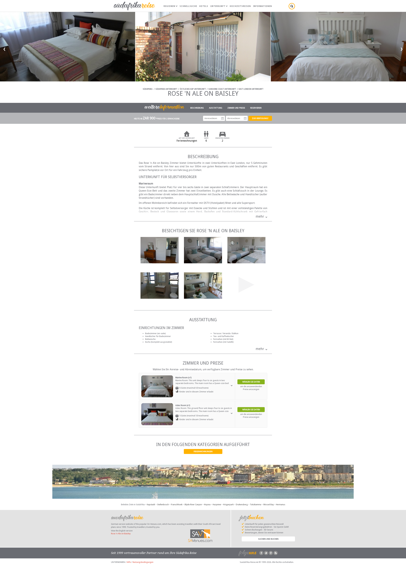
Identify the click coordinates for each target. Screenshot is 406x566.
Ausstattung (215, 108)
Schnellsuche (188, 6)
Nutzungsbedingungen (143, 562)
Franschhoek (176, 504)
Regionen (169, 6)
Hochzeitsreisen (240, 6)
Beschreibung (197, 108)
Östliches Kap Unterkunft (193, 89)
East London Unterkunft (251, 89)
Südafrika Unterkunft (166, 89)
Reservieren (256, 108)
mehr (260, 216)
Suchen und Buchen (268, 539)
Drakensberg (242, 504)
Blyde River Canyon (193, 504)
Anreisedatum (222, 118)
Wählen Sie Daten (251, 382)
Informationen (262, 6)
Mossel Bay (268, 504)
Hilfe (129, 562)
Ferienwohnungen (203, 451)
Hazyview (217, 504)
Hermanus (280, 504)
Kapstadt (151, 504)
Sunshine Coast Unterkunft (222, 89)
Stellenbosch (163, 504)
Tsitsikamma (255, 504)
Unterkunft (217, 6)
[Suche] (292, 6)
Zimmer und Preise (236, 108)
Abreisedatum (245, 118)
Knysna (207, 504)
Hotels (203, 6)
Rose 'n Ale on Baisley (121, 533)
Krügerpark (228, 504)
